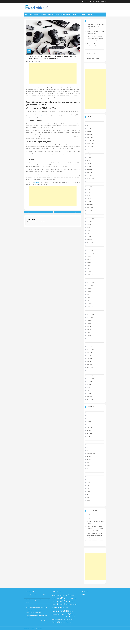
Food (88, 444)
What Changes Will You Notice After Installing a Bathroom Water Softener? (95, 57)
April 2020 (89, 335)
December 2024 (90, 175)
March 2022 (89, 271)
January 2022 (90, 277)
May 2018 (89, 387)
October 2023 (90, 216)
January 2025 (90, 172)
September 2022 (90, 253)
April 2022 (89, 268)
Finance (88, 439)
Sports (88, 491)
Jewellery (89, 459)
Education (43, 14)
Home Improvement (65, 14)
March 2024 (89, 201)
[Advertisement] (53, 73)
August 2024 (89, 186)
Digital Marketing (90, 427)
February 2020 (90, 341)
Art (87, 412)
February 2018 (90, 396)
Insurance (89, 456)
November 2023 (90, 213)
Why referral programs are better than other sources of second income (37, 212)
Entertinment (50, 14)
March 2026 (89, 131)
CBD (88, 424)
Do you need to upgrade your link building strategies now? (67, 211)
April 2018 (89, 390)
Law (88, 462)
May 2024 (89, 195)
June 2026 (89, 122)
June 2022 (89, 262)
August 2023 (89, 221)
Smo (88, 485)
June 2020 (89, 329)
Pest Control (89, 474)
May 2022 (89, 265)
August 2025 (89, 152)
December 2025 (90, 140)
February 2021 (90, 306)
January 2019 (90, 367)
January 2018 (90, 399)
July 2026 (89, 120)
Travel (90, 1)
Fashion (88, 436)
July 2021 (89, 294)
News (88, 471)
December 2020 (90, 311)
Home (83, 1)
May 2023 (89, 230)
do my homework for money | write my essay (34, 620)
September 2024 (90, 184)
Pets (88, 476)
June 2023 (89, 227)
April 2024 (89, 198)
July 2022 (89, 259)
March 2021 (89, 303)
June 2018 (89, 384)
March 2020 (89, 338)
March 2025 (89, 166)
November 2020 (90, 314)
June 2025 (89, 157)
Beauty (88, 418)
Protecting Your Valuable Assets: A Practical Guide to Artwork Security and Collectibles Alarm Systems (95, 38)
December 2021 (90, 280)
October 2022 (90, 250)
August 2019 (89, 358)
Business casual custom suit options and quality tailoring (95, 52)
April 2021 (89, 300)
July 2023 (89, 224)
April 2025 (89, 163)
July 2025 (89, 154)
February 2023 (90, 239)
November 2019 (90, 349)
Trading (88, 500)
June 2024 (89, 192)
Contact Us (103, 1)
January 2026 (90, 137)
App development (90, 410)
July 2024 (89, 189)
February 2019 (90, 364)
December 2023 (90, 210)
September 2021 (90, 288)
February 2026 (90, 134)
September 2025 (90, 149)
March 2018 (89, 393)
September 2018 (90, 378)
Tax (87, 494)
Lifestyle (74, 14)
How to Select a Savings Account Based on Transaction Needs (95, 32)
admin (30, 61)
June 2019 (89, 361)
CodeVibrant (39, 628)
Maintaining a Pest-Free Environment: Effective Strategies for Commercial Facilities (95, 46)
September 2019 (90, 355)
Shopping (89, 482)
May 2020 (89, 332)
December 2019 (90, 346)
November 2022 (90, 248)
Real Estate (89, 479)
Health (93, 1)
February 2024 (90, 204)
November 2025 (90, 143)
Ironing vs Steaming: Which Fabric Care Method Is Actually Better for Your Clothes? (95, 26)
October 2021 (90, 285)
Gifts (88, 447)
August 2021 (89, 291)
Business (98, 1)
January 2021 (90, 309)
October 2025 (90, 146)
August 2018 (89, 381)
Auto (31, 14)
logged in (35, 221)
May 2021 (89, 297)
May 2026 (89, 125)
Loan (88, 468)
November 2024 (90, 178)
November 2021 (90, 282)
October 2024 (90, 181)
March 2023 (89, 236)
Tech (86, 1)
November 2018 (90, 373)
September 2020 (90, 320)
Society (88, 488)
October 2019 (90, 352)
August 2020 (89, 323)
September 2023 (90, 218)
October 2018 (90, 375)
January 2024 (90, 207)
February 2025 (90, 169)
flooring (88, 442)
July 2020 (89, 326)
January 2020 (90, 343)
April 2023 (89, 233)
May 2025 (89, 160)
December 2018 (90, 370)
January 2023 (90, 242)
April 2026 (89, 128)
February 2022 (90, 274)
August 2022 (89, 256)
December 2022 (90, 245)
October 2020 (90, 317)
